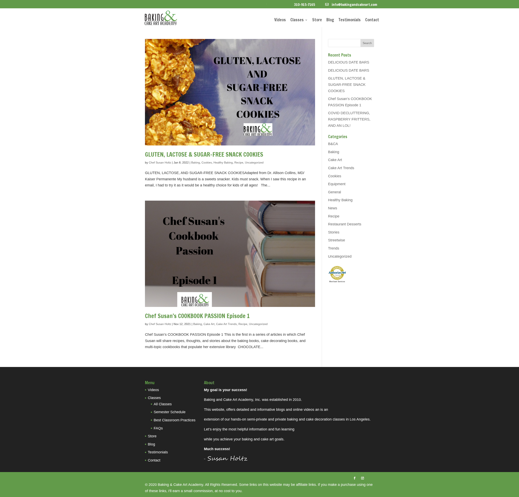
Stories (333, 232)
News (332, 208)
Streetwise (336, 240)
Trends (333, 248)
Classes (297, 20)
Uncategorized (254, 162)
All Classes (163, 404)
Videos (280, 20)
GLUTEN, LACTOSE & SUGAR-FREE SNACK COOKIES (204, 154)
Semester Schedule (170, 412)
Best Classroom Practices (174, 420)
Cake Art (209, 324)
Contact (372, 20)
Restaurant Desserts (344, 224)
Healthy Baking (223, 162)
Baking (195, 162)
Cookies (207, 162)
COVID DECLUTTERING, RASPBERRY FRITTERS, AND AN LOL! (349, 119)
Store (317, 20)
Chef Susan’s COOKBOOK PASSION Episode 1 (197, 316)
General (334, 192)
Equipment (336, 184)
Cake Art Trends (226, 324)
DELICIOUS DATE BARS (348, 62)
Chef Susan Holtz (160, 162)
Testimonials (350, 20)
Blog (330, 20)
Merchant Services (337, 282)
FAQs (158, 428)
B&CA (333, 144)
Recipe (238, 162)
